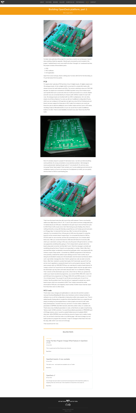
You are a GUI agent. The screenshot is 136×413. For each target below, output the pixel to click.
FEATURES (49, 2)
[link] (68, 345)
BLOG (87, 2)
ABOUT (42, 2)
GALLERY (62, 2)
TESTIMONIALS (80, 2)
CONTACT (93, 2)
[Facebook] (69, 405)
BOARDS (55, 2)
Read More (48, 351)
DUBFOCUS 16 (70, 2)
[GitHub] (67, 405)
